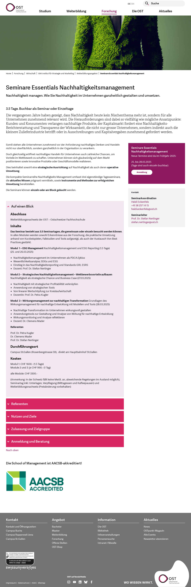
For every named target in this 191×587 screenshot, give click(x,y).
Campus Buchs (14, 530)
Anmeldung (142, 172)
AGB (34, 583)
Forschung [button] (109, 11)
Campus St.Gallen (15, 539)
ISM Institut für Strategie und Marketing (56, 73)
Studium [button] (45, 11)
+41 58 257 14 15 (140, 205)
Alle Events (150, 534)
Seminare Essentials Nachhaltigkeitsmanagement (122, 73)
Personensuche (106, 539)
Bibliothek (103, 530)
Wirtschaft (31, 73)
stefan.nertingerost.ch (144, 222)
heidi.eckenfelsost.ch (144, 209)
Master (56, 530)
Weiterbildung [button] (76, 11)
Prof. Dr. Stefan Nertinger (145, 218)
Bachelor (57, 526)
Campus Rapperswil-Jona (19, 534)
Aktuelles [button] (165, 11)
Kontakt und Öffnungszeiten (21, 526)
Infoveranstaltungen (109, 534)
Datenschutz (23, 583)
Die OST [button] (137, 11)
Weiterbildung (59, 534)
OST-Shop (57, 547)
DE (129, 4)
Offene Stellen (59, 543)
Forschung (18, 73)
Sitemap (41, 583)
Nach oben (12, 450)
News (147, 526)
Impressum (11, 583)
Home (8, 73)
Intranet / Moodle (107, 543)
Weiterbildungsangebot (87, 73)
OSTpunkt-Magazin (154, 530)
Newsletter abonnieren (156, 539)
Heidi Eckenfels (140, 202)
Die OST (102, 526)
